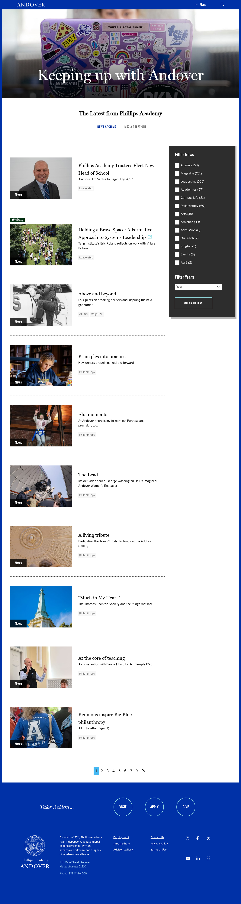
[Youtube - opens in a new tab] (191, 866)
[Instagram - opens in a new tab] (191, 845)
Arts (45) (187, 214)
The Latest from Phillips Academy (120, 113)
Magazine (97, 314)
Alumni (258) (190, 165)
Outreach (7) (189, 238)
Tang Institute (121, 843)
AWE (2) (186, 262)
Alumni (83, 314)
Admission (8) (190, 230)
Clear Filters (193, 303)
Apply (154, 807)
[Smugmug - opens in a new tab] (212, 866)
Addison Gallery (123, 849)
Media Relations (135, 126)
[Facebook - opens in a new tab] (201, 845)
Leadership (86, 188)
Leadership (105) (192, 181)
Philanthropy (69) (193, 206)
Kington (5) (188, 246)
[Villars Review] (87, 220)
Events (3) (188, 254)
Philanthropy (87, 372)
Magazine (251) (191, 173)
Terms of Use (159, 849)
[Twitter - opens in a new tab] (212, 845)
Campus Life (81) (193, 197)
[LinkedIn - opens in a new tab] (201, 866)
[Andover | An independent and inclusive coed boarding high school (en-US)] (31, 4)
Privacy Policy (159, 843)
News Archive (106, 126)
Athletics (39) (190, 222)
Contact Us (157, 837)
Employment (121, 837)
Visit (123, 807)
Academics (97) (192, 189)
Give (186, 807)
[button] (200, 4)
